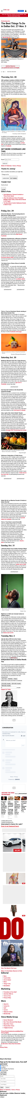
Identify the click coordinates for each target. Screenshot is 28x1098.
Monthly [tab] (10, 679)
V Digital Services (8, 1027)
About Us (6, 1004)
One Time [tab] (4, 679)
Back (2, 1087)
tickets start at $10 (8, 632)
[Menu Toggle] (2, 11)
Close (2, 1097)
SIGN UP (5, 163)
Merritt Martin (6, 37)
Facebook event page (16, 331)
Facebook (8, 146)
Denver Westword (8, 1020)
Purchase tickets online (7, 257)
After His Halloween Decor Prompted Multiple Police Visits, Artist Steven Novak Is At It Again (15, 199)
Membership (7, 1013)
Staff (5, 1008)
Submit (7, 1087)
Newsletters (7, 985)
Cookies (11, 1031)
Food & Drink (7, 978)
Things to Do (4, 1065)
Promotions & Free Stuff (10, 992)
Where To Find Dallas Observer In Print (11, 971)
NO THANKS (13, 178)
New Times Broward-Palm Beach (12, 1022)
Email (3, 159)
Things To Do (7, 983)
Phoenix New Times (9, 1026)
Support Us (20, 10)
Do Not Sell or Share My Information (11, 1043)
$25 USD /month (16, 683)
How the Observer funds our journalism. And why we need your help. (14, 15)
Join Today (3, 1072)
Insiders (3, 1067)
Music (5, 982)
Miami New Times (8, 1024)
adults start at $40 (21, 564)
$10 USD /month (6, 683)
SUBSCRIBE (6, 178)
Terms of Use (7, 996)
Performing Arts (5, 21)
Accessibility (16, 1031)
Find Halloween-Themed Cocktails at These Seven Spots (13, 195)
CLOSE (3, 189)
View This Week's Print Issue (9, 968)
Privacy (19, 165)
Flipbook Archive (8, 1012)
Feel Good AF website (19, 410)
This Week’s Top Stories (7, 1069)
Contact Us (6, 1006)
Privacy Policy (7, 997)
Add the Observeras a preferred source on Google (10, 66)
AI (20, 1031)
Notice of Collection (6, 165)
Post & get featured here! (10, 826)
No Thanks (3, 1074)
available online (20, 279)
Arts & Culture (7, 980)
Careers (6, 1010)
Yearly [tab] (15, 679)
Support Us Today (6, 689)
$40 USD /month (6, 685)
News (5, 976)
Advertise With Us (8, 994)
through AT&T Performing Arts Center (16, 430)
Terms (14, 165)
